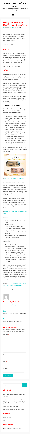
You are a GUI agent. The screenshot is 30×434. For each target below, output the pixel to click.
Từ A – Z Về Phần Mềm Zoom (10, 406)
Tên (4, 355)
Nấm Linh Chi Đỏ (7, 428)
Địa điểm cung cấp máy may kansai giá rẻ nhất (15, 399)
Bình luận (6, 334)
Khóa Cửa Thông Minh (15, 5)
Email (5, 361)
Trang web (6, 368)
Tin (4, 420)
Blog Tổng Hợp (11, 289)
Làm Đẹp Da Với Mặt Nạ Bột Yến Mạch (14, 178)
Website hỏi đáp (17, 428)
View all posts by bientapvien (10, 305)
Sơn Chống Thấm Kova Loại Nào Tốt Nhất (13, 409)
